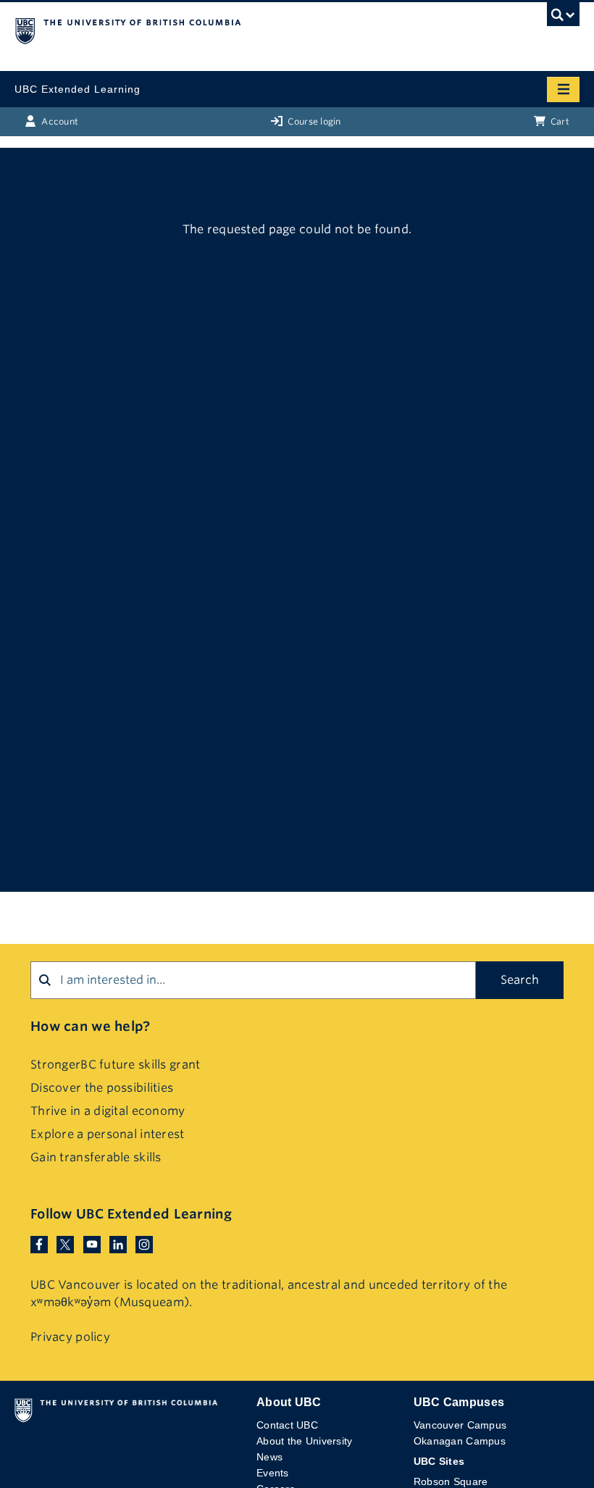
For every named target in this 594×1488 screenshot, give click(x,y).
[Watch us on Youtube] (92, 1243)
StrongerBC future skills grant (115, 1064)
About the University (304, 1441)
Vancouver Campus (460, 1425)
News (269, 1457)
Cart (558, 121)
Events (272, 1473)
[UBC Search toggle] (563, 18)
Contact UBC (287, 1425)
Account (58, 121)
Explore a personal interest (107, 1134)
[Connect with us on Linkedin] (118, 1243)
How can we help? (90, 1026)
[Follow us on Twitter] (65, 1243)
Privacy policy (70, 1337)
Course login (313, 121)
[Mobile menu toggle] (563, 89)
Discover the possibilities (101, 1088)
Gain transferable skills (96, 1157)
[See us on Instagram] (144, 1243)
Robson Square (451, 1481)
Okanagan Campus (460, 1441)
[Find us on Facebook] (39, 1243)
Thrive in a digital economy (107, 1111)
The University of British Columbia (212, 29)
